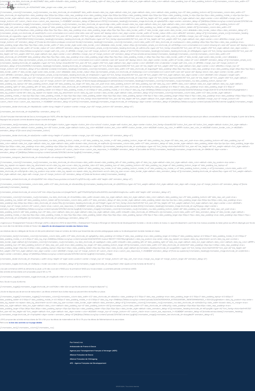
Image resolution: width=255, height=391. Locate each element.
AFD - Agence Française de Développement (88, 363)
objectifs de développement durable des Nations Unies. (65, 226)
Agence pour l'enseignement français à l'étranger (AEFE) (93, 351)
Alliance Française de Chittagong (83, 359)
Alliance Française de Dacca (81, 355)
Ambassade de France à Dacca (83, 346)
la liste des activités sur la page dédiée (25, 323)
